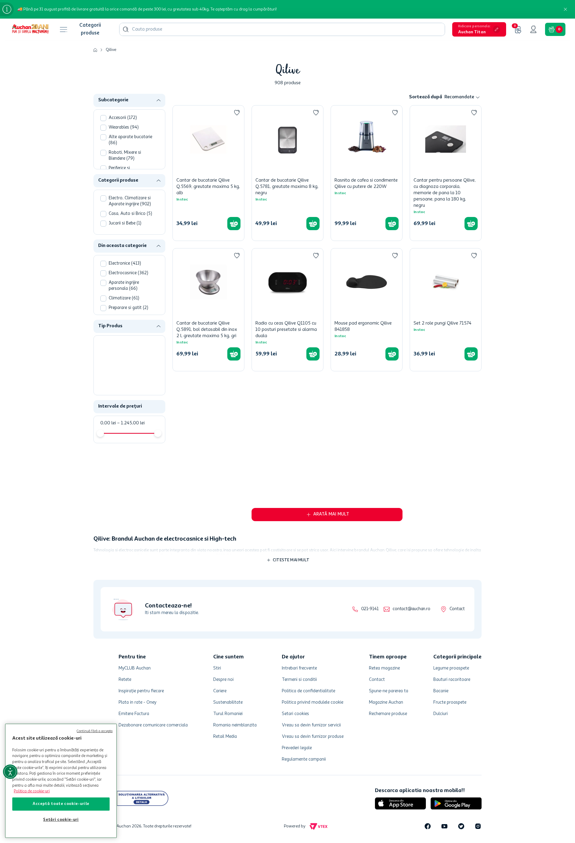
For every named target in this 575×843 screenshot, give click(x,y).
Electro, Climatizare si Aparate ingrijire (130, 201)
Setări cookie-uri (60, 820)
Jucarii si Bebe (125, 223)
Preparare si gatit (128, 308)
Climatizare (124, 298)
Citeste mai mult (291, 798)
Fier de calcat (124, 363)
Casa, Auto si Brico (130, 214)
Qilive (111, 50)
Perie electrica (125, 353)
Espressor (121, 344)
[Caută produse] (125, 29)
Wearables (124, 127)
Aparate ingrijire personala (124, 286)
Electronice (125, 263)
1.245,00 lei (131, 402)
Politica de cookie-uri (32, 791)
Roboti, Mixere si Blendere (125, 155)
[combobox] (282, 29)
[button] (479, 29)
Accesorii (123, 118)
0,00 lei (108, 402)
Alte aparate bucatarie (130, 140)
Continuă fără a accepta (95, 731)
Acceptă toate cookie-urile (61, 804)
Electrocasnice (128, 273)
